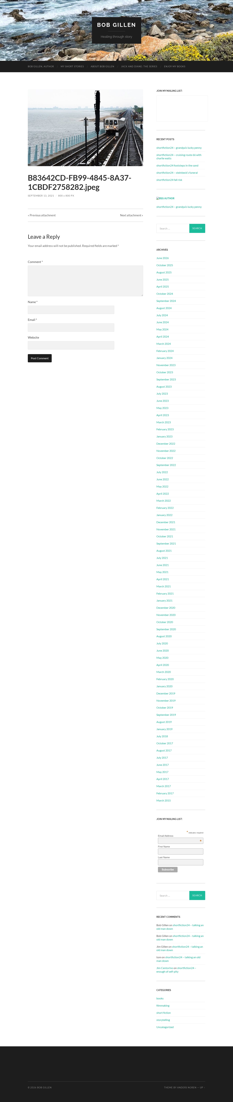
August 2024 (164, 308)
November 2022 (166, 450)
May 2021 (162, 572)
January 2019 (164, 729)
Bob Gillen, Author (41, 66)
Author (169, 198)
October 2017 (164, 743)
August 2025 (164, 272)
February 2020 (165, 679)
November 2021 (166, 529)
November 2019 (166, 700)
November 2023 (166, 365)
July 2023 (162, 393)
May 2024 (162, 329)
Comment (35, 262)
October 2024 (164, 293)
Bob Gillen (116, 25)
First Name (164, 846)
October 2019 (164, 707)
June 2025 (162, 279)
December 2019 (165, 693)
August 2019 (164, 721)
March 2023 (163, 422)
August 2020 (164, 636)
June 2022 (162, 479)
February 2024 (165, 350)
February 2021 (165, 593)
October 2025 (164, 265)
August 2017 (164, 750)
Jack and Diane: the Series (139, 66)
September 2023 (166, 379)
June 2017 (162, 764)
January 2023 (164, 436)
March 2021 (163, 586)
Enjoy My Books (174, 66)
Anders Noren (186, 1087)
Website (33, 337)
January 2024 (164, 357)
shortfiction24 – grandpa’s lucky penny (179, 147)
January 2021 (164, 600)
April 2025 (162, 286)
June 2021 (162, 565)
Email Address (180, 835)
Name (33, 302)
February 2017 (165, 793)
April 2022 (162, 493)
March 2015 (163, 800)
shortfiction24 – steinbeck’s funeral (177, 172)
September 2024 (166, 300)
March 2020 (163, 671)
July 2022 (162, 472)
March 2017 (163, 786)
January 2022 (164, 515)
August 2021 (164, 550)
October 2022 (164, 457)
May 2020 (162, 657)
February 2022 (165, 507)
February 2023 (165, 429)
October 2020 (164, 622)
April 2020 (162, 664)
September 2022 (166, 464)
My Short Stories (72, 66)
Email (32, 320)
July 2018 (162, 736)
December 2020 (165, 607)
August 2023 (164, 386)
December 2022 (165, 443)
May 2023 (162, 407)
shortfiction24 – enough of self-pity (176, 969)
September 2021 (166, 543)
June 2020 (162, 650)
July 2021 (162, 557)
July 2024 (162, 315)
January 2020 (164, 686)
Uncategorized (165, 1027)
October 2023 (164, 372)
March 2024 (163, 343)
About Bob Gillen (102, 66)
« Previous (42, 215)
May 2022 (162, 486)
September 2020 (166, 629)
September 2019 (166, 714)
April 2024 (162, 336)
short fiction (163, 1012)
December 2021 (165, 522)
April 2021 (162, 579)
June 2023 (162, 400)
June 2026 (162, 258)
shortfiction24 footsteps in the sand (177, 165)
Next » (131, 215)
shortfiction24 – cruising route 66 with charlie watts (178, 156)
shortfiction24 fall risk (169, 179)
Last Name (164, 857)
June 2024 (162, 322)
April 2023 (162, 415)
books (160, 998)
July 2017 (162, 757)
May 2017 (162, 771)
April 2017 (162, 778)
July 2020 (162, 643)
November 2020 (166, 614)
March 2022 (163, 500)
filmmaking (162, 1005)
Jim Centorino (164, 968)
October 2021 (164, 536)
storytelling (163, 1019)
